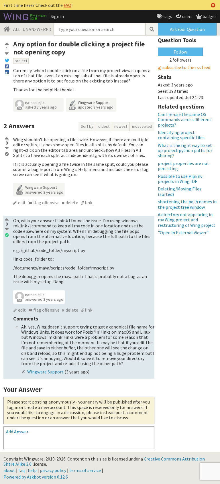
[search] (151, 29)
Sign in (57, 16)
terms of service (85, 470)
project (21, 60)
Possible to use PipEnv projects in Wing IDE (180, 178)
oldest (103, 126)
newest (120, 126)
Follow (180, 52)
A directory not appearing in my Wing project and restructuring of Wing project (186, 220)
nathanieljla (34, 102)
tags (167, 16)
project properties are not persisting (183, 165)
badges (209, 16)
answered (44, 192)
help (32, 470)
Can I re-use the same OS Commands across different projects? (184, 119)
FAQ (67, 5)
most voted (142, 126)
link (88, 202)
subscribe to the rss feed (186, 67)
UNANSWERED (37, 29)
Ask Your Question (187, 29)
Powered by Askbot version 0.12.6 (35, 477)
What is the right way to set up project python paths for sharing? (185, 150)
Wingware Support (94, 102)
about (9, 470)
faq (21, 470)
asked (41, 107)
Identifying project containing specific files (181, 134)
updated (95, 107)
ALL (16, 29)
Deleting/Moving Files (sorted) (179, 191)
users (186, 16)
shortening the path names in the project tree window (187, 204)
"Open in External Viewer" (183, 232)
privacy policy (53, 470)
